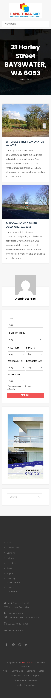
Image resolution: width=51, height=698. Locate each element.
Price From (13, 348)
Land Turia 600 (27, 662)
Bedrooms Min (15, 361)
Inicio (9, 542)
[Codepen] (13, 645)
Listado (10, 558)
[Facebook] (6, 645)
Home (22, 79)
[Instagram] (19, 645)
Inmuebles (11, 563)
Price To (30, 348)
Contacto (11, 553)
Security (12, 389)
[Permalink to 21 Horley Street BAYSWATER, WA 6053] (25, 120)
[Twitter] (26, 645)
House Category (16, 333)
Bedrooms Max (34, 361)
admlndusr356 (25, 299)
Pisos (9, 568)
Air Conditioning (15, 386)
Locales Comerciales (25, 685)
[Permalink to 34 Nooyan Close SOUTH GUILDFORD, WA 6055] (25, 202)
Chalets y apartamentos (25, 680)
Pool (29, 386)
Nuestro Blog (13, 547)
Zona (10, 318)
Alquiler (10, 573)
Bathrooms (14, 374)
